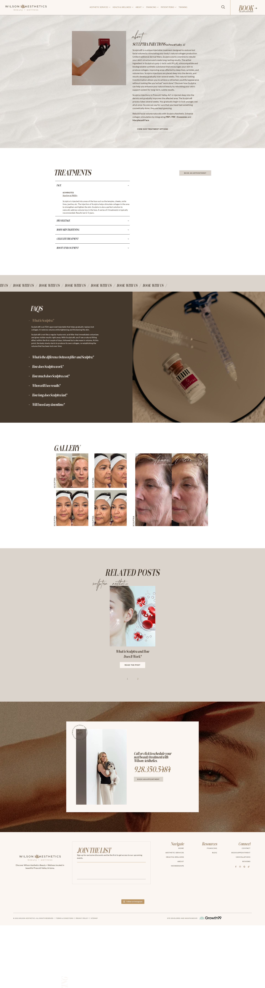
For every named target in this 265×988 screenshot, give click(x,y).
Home (181, 848)
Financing (151, 7)
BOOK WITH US (24, 286)
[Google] (244, 866)
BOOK (246, 8)
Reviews (246, 861)
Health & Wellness (122, 7)
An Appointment (246, 12)
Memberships (177, 866)
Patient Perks (167, 7)
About (180, 861)
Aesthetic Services (99, 7)
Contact (246, 848)
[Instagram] (240, 866)
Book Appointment (240, 853)
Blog (214, 853)
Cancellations (243, 857)
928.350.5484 (152, 769)
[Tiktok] (248, 866)
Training (183, 7)
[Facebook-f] (236, 866)
